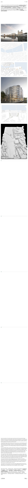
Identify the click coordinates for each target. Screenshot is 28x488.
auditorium (25, 468)
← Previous (3, 478)
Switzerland (9, 7)
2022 (24, 6)
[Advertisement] (14, 18)
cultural (3, 469)
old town (14, 7)
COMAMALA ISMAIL (22, 5)
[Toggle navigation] (26, 1)
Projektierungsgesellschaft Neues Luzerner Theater (10, 6)
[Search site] (25, 1)
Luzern (5, 7)
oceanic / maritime (17, 469)
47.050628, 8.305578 (4, 470)
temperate (11, 469)
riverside (18, 7)
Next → (26, 478)
